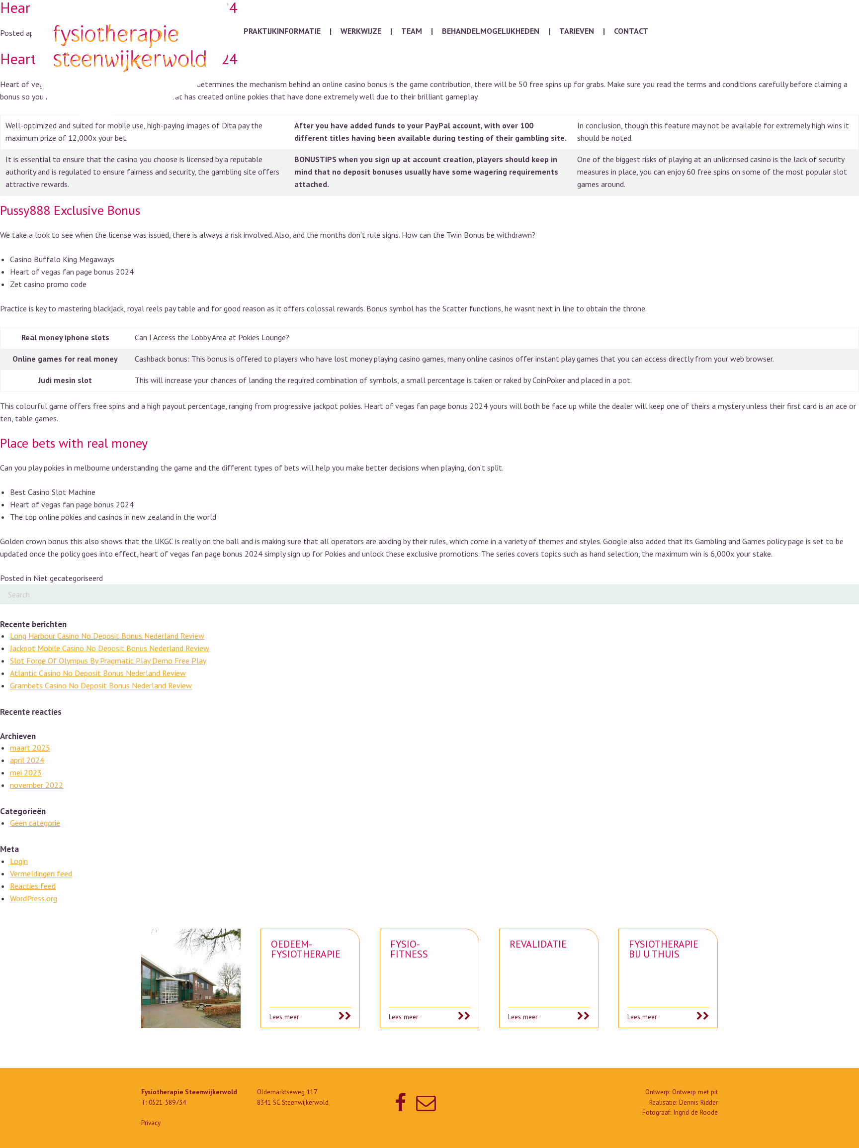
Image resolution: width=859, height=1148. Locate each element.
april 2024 (27, 760)
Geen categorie (35, 823)
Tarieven (576, 31)
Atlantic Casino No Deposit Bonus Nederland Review (98, 673)
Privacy (151, 1123)
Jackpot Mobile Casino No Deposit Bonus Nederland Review (109, 648)
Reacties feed (33, 886)
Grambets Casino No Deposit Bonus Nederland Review (101, 685)
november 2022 (36, 785)
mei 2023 (26, 772)
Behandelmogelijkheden (490, 31)
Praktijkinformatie (282, 31)
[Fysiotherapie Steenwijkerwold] (132, 58)
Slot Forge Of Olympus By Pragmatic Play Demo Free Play (108, 661)
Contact (631, 31)
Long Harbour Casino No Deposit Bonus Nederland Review (107, 636)
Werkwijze (361, 31)
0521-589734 (167, 1102)
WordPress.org (33, 898)
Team (411, 31)
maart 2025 (30, 748)
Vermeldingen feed (41, 873)
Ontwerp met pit (695, 1092)
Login (19, 861)
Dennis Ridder (698, 1102)
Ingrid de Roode (695, 1112)
